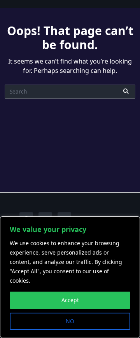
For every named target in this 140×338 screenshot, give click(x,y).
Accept (70, 300)
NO (70, 321)
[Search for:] (70, 92)
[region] (70, 277)
